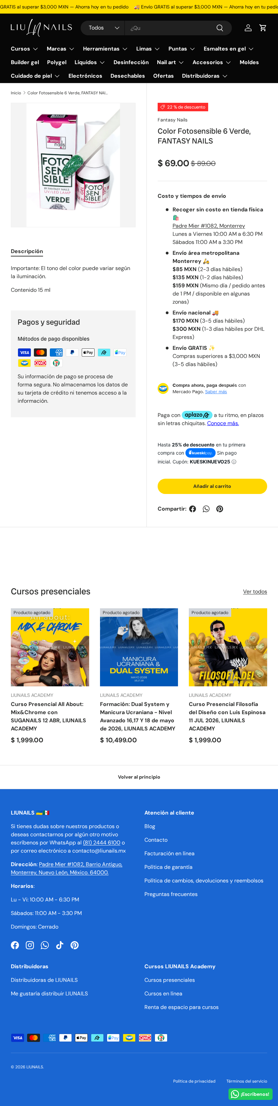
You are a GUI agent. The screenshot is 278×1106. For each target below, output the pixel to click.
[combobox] (156, 28)
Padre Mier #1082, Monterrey (209, 225)
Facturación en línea (169, 853)
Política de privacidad (194, 1081)
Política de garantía (168, 867)
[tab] (27, 251)
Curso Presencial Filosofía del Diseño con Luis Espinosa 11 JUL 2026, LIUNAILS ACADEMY (227, 716)
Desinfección (131, 62)
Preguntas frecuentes (171, 894)
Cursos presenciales (169, 980)
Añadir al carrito (212, 486)
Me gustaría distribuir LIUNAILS (49, 993)
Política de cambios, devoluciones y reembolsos (203, 880)
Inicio (16, 93)
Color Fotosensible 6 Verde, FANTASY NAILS (68, 93)
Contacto (155, 839)
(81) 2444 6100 (101, 842)
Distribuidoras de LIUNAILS (44, 980)
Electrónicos (85, 75)
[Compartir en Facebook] (192, 509)
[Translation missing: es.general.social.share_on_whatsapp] (206, 509)
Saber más (216, 391)
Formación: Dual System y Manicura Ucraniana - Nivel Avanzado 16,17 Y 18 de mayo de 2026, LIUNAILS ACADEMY (137, 716)
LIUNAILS (34, 1067)
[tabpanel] (73, 279)
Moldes (249, 62)
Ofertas (163, 75)
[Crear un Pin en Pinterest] (219, 509)
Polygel (56, 62)
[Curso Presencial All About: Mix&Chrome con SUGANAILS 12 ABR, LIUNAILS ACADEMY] (50, 647)
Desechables (128, 75)
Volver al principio (139, 777)
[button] (263, 27)
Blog (149, 826)
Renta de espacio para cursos (181, 1007)
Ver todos (255, 591)
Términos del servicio (246, 1081)
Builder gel (25, 62)
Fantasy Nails (172, 120)
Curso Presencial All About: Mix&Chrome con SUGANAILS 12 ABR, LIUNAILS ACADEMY (48, 716)
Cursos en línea (163, 993)
